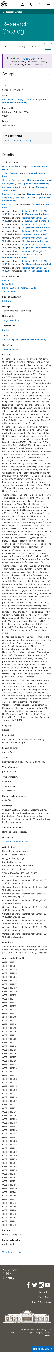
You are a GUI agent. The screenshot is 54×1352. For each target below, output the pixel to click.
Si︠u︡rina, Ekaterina (10, 173)
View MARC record (12, 1252)
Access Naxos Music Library (15, 841)
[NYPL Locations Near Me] (31, 4)
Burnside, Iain (8, 204)
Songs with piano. (10, 339)
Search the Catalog (15, 46)
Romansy (6, 280)
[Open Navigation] (48, 4)
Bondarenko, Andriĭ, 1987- (14, 187)
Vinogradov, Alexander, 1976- (16, 197)
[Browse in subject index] (33, 339)
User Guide (29, 58)
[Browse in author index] (14, 102)
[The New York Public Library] (4, 4)
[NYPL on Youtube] (48, 1285)
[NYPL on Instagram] (41, 1285)
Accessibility (45, 1292)
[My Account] (22, 4)
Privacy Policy (44, 1297)
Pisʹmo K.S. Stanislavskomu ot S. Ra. (19, 288)
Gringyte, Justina (10, 180)
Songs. (5, 330)
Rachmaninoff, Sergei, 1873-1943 (18, 99)
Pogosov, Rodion (10, 194)
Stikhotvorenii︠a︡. (9, 291)
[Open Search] (40, 4)
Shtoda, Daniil (8, 183)
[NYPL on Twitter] (35, 1285)
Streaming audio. (10, 349)
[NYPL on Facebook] (28, 1285)
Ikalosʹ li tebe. (8, 284)
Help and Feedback (42, 1349)
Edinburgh (7, 301)
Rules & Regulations (41, 1302)
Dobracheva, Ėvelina (12, 166)
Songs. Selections (10, 320)
